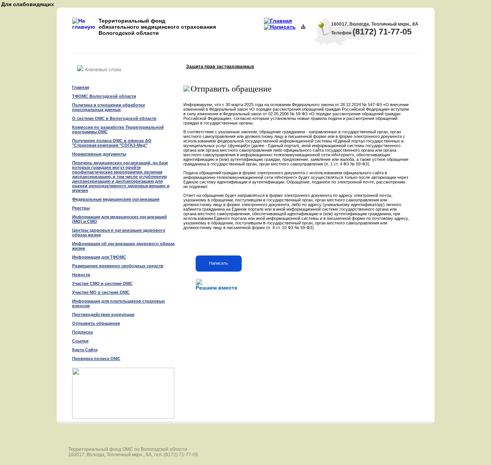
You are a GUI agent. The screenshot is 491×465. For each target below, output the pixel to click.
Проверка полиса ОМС (96, 358)
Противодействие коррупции (103, 314)
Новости (81, 274)
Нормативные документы (99, 154)
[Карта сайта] (303, 27)
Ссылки (80, 341)
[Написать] (280, 27)
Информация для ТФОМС (99, 257)
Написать (218, 263)
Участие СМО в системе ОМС (102, 283)
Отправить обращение (96, 323)
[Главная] (278, 21)
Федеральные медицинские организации (116, 199)
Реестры (81, 208)
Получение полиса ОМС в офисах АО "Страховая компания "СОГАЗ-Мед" (112, 142)
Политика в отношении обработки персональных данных (108, 107)
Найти (158, 67)
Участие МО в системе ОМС (101, 292)
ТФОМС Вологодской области (104, 96)
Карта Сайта (84, 349)
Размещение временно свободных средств (117, 266)
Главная (80, 87)
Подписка (82, 332)
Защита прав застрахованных (220, 66)
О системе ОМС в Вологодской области (114, 118)
